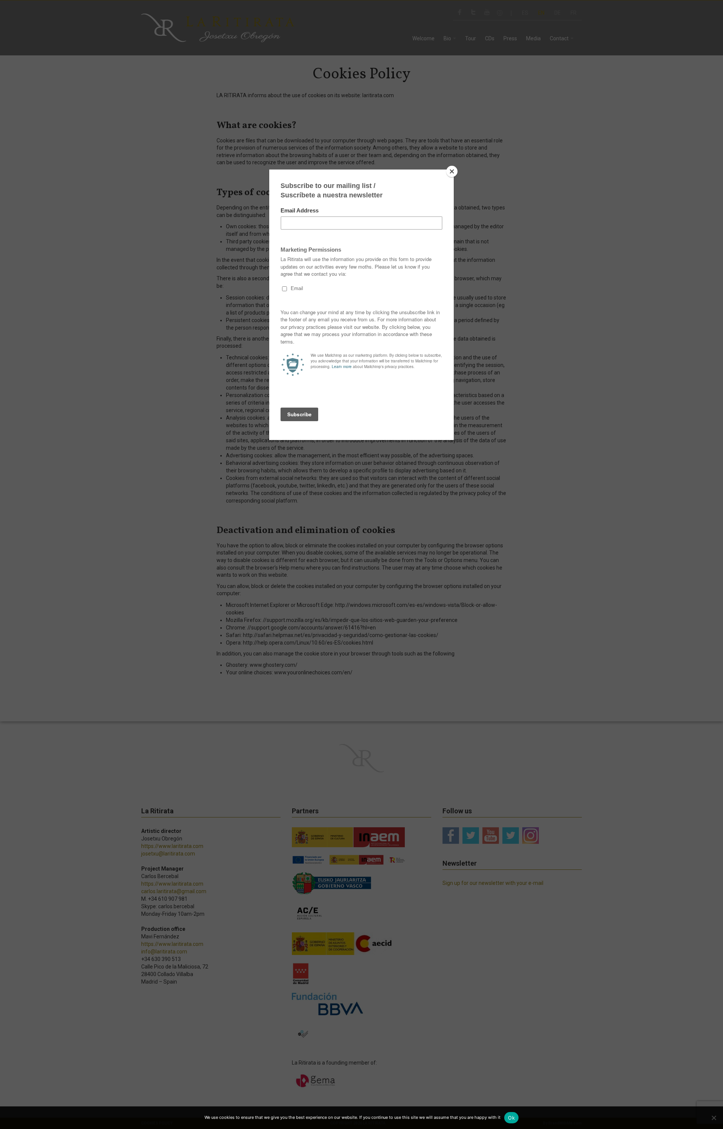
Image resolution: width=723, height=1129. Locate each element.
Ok (511, 1118)
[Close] (452, 171)
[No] (713, 1117)
